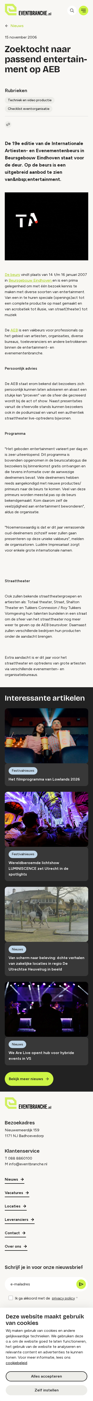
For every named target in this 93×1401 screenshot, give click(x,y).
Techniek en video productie (30, 100)
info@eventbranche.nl (28, 1164)
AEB (14, 330)
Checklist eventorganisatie (28, 109)
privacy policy (63, 1298)
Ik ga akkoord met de (45, 1298)
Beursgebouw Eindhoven (30, 280)
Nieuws (17, 25)
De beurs (12, 274)
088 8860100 (20, 1158)
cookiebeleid (16, 1363)
